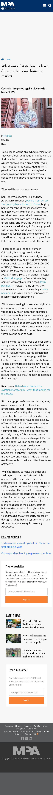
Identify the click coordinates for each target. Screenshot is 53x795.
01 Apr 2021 (5, 139)
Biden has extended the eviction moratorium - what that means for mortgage (25, 390)
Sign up (26, 599)
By (6, 135)
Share (3, 144)
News (9, 59)
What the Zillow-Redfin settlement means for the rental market (33, 624)
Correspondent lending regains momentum (26, 553)
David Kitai (8, 135)
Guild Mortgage (13, 278)
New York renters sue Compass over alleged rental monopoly (34, 639)
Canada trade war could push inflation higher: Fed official (33, 653)
